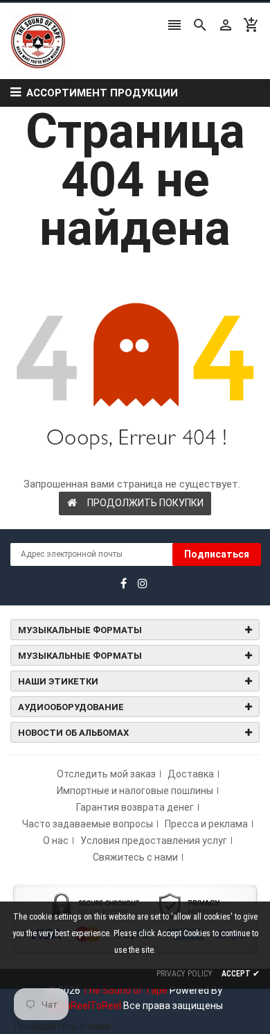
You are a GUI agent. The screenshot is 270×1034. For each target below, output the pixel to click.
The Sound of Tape (125, 990)
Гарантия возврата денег (135, 807)
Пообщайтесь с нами (62, 1026)
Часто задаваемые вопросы (87, 823)
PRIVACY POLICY (184, 974)
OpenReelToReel (84, 1005)
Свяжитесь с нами (135, 857)
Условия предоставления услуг (153, 840)
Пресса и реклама (206, 823)
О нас (56, 840)
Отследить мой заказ (106, 773)
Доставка (191, 773)
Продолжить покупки (145, 502)
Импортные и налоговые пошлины (135, 790)
